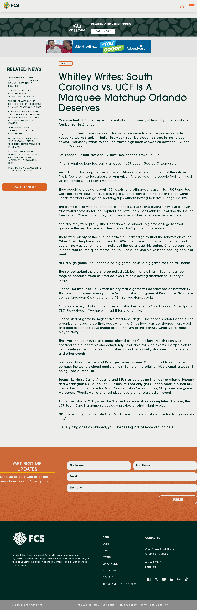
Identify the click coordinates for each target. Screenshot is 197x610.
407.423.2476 (153, 562)
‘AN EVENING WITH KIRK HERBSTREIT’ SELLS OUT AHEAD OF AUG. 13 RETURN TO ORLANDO (24, 82)
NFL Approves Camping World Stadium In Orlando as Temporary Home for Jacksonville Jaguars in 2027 (24, 157)
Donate (108, 577)
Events (107, 557)
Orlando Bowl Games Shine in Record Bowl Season (24, 169)
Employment (111, 564)
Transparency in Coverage (121, 584)
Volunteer (110, 571)
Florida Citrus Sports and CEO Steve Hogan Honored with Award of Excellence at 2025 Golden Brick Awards (24, 117)
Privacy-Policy (128, 605)
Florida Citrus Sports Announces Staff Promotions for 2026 (21, 94)
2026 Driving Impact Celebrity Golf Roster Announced (21, 131)
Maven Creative (32, 605)
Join (106, 544)
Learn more (103, 31)
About (107, 537)
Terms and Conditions (155, 605)
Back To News (25, 187)
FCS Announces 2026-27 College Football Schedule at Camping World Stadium (24, 104)
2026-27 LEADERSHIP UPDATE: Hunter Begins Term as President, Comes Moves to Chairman (24, 143)
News (106, 551)
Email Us (150, 567)
